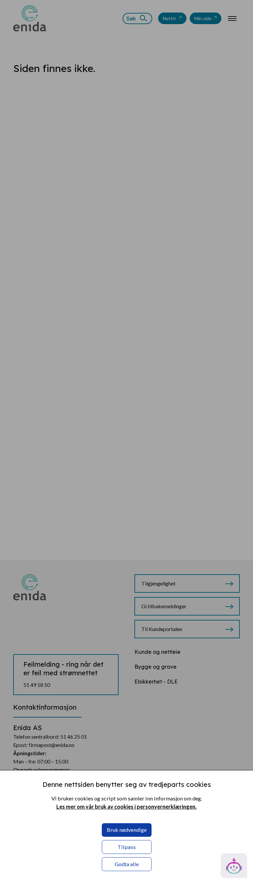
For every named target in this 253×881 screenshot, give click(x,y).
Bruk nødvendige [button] (127, 830)
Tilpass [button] (127, 847)
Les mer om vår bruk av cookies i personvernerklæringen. (126, 806)
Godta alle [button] (127, 864)
